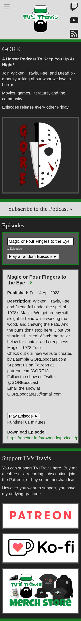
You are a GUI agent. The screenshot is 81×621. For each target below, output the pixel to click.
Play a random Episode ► (33, 256)
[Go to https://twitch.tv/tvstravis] (71, 7)
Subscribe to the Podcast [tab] (38, 209)
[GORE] (40, 156)
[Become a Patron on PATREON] (40, 516)
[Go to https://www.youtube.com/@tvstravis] (71, 21)
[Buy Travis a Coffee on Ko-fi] (40, 548)
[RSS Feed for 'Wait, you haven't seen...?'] (71, 34)
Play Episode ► (23, 416)
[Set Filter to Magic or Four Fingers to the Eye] (31, 283)
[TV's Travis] (40, 17)
